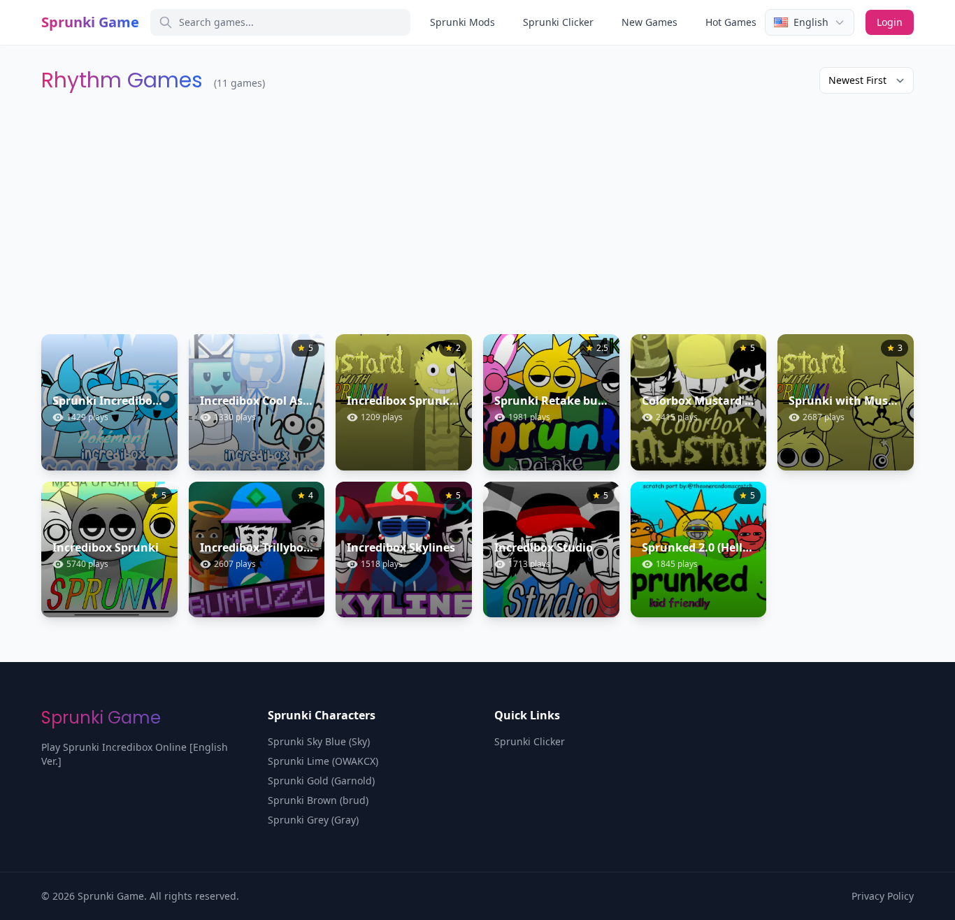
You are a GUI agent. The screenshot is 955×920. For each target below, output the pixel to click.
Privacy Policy (883, 896)
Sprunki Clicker (558, 22)
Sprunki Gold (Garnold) (321, 780)
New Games (649, 22)
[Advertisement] (477, 214)
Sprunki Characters (321, 715)
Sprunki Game (90, 22)
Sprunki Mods (462, 22)
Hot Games (730, 22)
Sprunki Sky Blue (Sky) (319, 741)
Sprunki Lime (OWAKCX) (323, 761)
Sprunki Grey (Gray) (313, 819)
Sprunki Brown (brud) (318, 800)
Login (890, 22)
